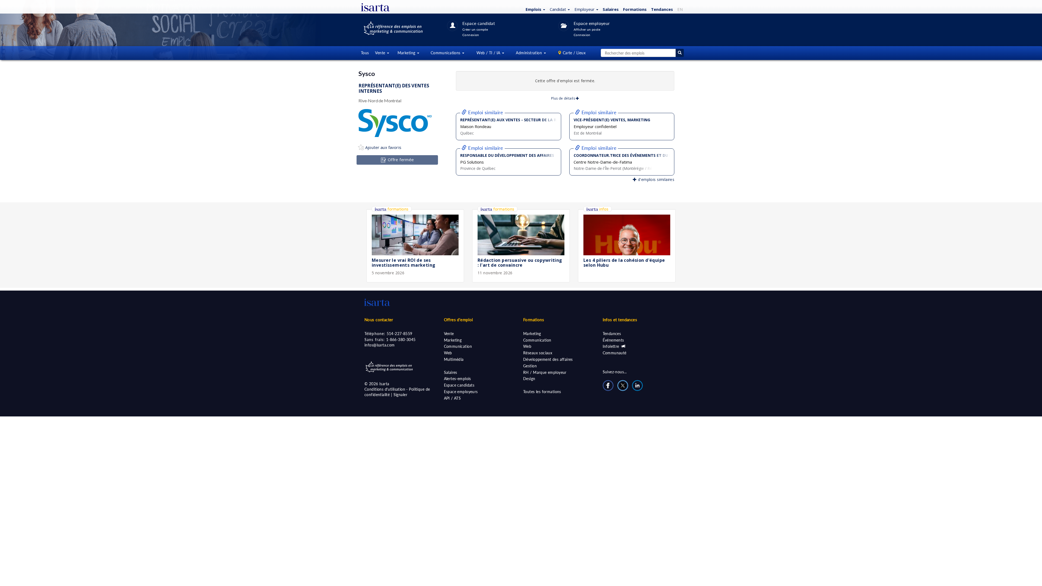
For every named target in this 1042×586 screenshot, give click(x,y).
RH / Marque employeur (545, 372)
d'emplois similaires (655, 179)
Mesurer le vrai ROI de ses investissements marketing (404, 262)
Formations (635, 9)
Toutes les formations (542, 391)
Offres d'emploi (458, 319)
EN (680, 9)
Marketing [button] (407, 52)
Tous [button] (365, 52)
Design (529, 378)
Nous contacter (378, 319)
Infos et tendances (620, 319)
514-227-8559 (399, 333)
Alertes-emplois (457, 378)
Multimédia (454, 359)
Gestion (530, 366)
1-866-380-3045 (401, 339)
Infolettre (612, 346)
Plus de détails (563, 98)
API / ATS (452, 398)
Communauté (615, 353)
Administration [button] (529, 52)
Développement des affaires (548, 359)
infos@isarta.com (379, 345)
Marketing (453, 340)
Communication (458, 346)
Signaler (400, 394)
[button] (535, 9)
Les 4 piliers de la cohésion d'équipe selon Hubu (624, 262)
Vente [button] (380, 52)
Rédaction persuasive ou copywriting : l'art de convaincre (520, 262)
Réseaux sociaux (537, 353)
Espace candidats (459, 385)
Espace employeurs (461, 391)
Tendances (662, 9)
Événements (613, 340)
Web (448, 353)
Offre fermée (400, 159)
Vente (449, 333)
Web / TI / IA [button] (488, 52)
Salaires (611, 9)
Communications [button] (446, 52)
